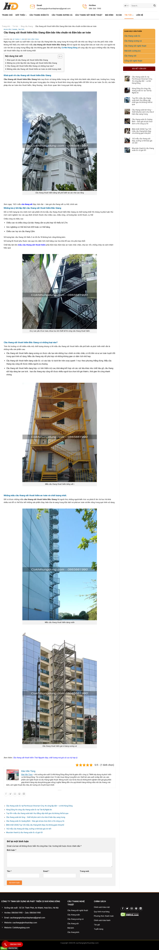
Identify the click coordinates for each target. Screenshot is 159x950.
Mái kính (109, 15)
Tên (9, 871)
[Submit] (155, 5)
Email (46, 871)
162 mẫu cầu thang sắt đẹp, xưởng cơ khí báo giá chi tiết (28, 829)
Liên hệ (139, 15)
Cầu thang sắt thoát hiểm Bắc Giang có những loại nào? (30, 66)
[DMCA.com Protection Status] (129, 914)
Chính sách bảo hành (102, 920)
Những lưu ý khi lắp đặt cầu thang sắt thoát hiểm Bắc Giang (32, 63)
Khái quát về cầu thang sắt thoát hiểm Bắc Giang (27, 60)
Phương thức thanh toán (104, 916)
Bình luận (11, 850)
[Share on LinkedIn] (24, 794)
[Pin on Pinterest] (19, 794)
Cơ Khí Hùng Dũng (69, 48)
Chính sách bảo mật (102, 907)
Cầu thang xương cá (62, 15)
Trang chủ (7, 15)
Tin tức (128, 15)
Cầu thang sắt (73, 924)
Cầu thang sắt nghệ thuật (88, 15)
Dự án (119, 15)
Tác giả (97, 925)
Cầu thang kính (73, 932)
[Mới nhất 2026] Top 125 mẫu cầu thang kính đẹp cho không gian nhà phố (35, 825)
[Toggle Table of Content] (59, 56)
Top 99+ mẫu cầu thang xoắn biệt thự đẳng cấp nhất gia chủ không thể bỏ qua (37, 813)
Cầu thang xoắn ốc (39, 15)
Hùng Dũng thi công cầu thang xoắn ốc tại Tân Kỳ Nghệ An (29, 810)
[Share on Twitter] (10, 794)
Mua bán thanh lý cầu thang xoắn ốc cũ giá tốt (24, 832)
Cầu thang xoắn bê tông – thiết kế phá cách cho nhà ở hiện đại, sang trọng (35, 817)
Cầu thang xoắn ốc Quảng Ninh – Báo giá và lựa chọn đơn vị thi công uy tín (35, 821)
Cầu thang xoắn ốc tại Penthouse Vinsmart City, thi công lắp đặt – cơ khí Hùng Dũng (39, 806)
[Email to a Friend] (15, 794)
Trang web (84, 871)
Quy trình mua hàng (101, 912)
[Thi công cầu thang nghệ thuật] (12, 5)
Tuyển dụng (98, 929)
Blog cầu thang (27, 26)
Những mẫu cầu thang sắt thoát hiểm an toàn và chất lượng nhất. (34, 69)
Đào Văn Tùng (33, 39)
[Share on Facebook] (6, 794)
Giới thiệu (20, 15)
